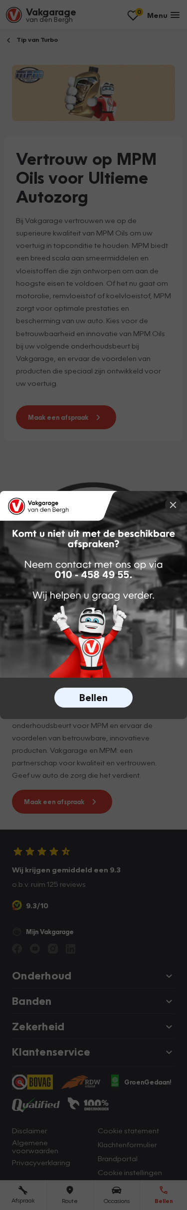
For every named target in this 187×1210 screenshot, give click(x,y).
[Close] (173, 505)
